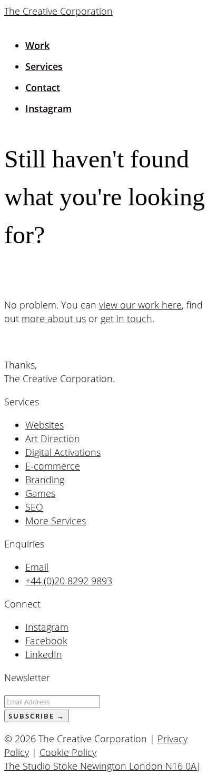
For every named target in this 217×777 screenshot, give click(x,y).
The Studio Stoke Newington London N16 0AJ (102, 766)
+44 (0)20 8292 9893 (68, 580)
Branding (44, 479)
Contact (42, 87)
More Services (55, 520)
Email (36, 567)
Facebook (46, 640)
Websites (44, 425)
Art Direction (52, 438)
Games (40, 493)
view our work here (140, 304)
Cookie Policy (68, 752)
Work (37, 45)
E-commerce (52, 466)
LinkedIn (43, 654)
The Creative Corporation (58, 11)
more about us (54, 318)
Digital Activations (63, 452)
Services (44, 66)
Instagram (48, 108)
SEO (34, 507)
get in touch (126, 318)
